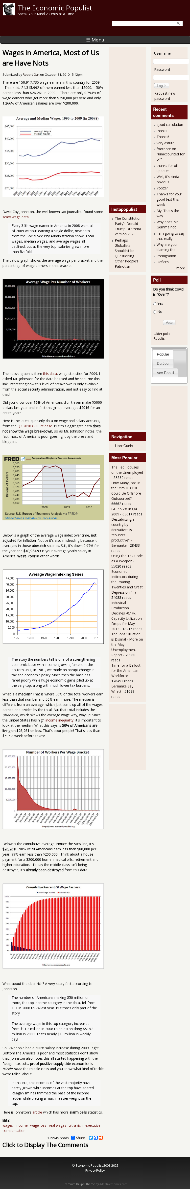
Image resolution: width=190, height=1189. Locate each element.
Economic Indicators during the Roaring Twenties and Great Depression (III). (127, 582)
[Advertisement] (131, 124)
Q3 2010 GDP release (35, 426)
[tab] (163, 354)
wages (7, 1125)
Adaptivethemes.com (113, 1184)
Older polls (162, 333)
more (180, 268)
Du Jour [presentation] (163, 363)
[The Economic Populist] (9, 14)
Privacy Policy (95, 1170)
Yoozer (162, 188)
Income (22, 1125)
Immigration (166, 255)
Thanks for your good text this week (169, 199)
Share (80, 1138)
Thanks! (163, 136)
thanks (162, 130)
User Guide (124, 445)
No (159, 311)
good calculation (170, 124)
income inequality (59, 720)
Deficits (163, 261)
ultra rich (76, 1125)
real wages (57, 1125)
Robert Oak (31, 74)
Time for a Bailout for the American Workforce (126, 670)
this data (50, 373)
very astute (165, 143)
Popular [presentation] (163, 354)
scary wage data (15, 217)
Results (159, 338)
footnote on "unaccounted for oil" (171, 154)
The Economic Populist (55, 7)
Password (162, 69)
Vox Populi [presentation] (165, 373)
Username (162, 53)
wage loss (38, 1125)
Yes (160, 303)
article (37, 1112)
